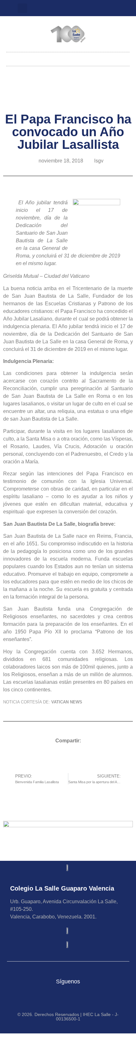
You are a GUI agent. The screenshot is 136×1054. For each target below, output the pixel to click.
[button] (22, 8)
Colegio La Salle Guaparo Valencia (62, 888)
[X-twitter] (74, 8)
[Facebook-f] (84, 8)
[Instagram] (63, 8)
